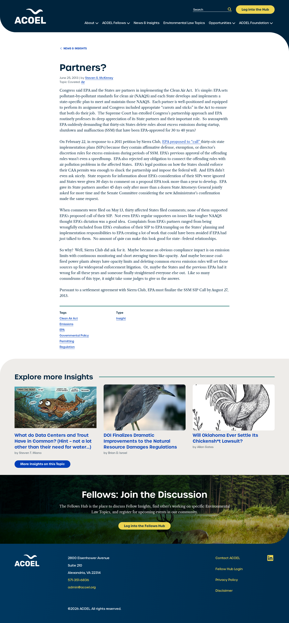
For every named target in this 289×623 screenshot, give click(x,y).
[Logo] (30, 16)
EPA (62, 330)
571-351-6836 (78, 580)
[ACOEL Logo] (27, 560)
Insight (121, 318)
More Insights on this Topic (42, 464)
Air (83, 82)
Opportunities (220, 23)
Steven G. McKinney (99, 78)
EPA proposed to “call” (181, 142)
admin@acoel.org (82, 587)
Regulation (67, 347)
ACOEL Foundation (254, 23)
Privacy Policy (226, 580)
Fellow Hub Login (229, 569)
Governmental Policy (74, 335)
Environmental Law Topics (184, 23)
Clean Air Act (69, 318)
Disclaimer (224, 591)
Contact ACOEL (227, 558)
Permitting (67, 341)
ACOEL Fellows (114, 23)
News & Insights (146, 23)
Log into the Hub (255, 9)
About (89, 23)
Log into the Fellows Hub (144, 526)
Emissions (66, 324)
